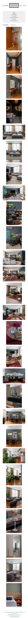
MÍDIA (21, 5)
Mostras (14, 19)
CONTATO (24, 5)
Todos (14, 13)
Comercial (14, 16)
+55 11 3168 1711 (14, 613)
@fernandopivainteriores (14, 616)
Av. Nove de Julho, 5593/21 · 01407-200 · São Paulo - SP (14, 612)
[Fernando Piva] (14, 5)
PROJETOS (7, 5)
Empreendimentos (14, 17)
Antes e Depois (14, 20)
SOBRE (3, 5)
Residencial (14, 14)
